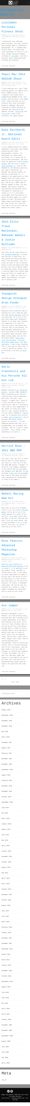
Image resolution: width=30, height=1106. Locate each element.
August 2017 (6, 748)
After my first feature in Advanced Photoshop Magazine (12, 565)
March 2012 (6, 921)
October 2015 (6, 797)
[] (8, 1091)
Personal (22, 36)
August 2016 (6, 775)
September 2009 (7, 1036)
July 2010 (5, 992)
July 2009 (5, 1047)
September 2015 (7, 802)
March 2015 (6, 818)
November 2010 (7, 970)
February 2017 (7, 753)
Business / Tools (21, 83)
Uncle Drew (19, 111)
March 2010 (6, 1014)
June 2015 (5, 807)
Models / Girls (15, 503)
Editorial (11, 307)
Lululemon (15, 56)
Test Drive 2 (6, 113)
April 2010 (6, 1008)
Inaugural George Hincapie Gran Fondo (14, 298)
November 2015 (7, 791)
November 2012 (7, 894)
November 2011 (7, 943)
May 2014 (5, 840)
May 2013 (5, 873)
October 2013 (6, 862)
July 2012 (5, 911)
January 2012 (6, 932)
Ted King (21, 340)
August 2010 (6, 987)
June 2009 (5, 1052)
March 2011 (6, 960)
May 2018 (5, 731)
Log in (4, 1080)
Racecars (8, 85)
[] (11, 1091)
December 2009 (7, 1025)
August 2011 (6, 954)
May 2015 (5, 813)
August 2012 (6, 905)
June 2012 (5, 916)
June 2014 (5, 835)
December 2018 (7, 721)
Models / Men (12, 610)
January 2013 (6, 889)
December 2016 (7, 759)
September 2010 (7, 981)
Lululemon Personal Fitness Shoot (12, 27)
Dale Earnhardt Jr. (9, 166)
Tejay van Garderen (9, 340)
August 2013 (6, 867)
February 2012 (7, 927)
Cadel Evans (19, 338)
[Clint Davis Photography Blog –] (13, 2)
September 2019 (7, 715)
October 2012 (6, 900)
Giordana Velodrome (12, 254)
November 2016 (7, 764)
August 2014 (6, 829)
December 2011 (7, 938)
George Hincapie (15, 315)
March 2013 (6, 884)
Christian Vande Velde (10, 342)
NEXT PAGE (15, 682)
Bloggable (11, 559)
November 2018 (7, 726)
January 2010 (6, 1019)
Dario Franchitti (15, 417)
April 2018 (6, 737)
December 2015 (7, 786)
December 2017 (7, 742)
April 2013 (6, 878)
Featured (17, 307)
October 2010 (6, 976)
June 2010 (5, 998)
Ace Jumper (10, 605)
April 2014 (6, 845)
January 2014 (6, 851)
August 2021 (6, 710)
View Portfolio (5, 1098)
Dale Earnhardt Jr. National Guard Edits (13, 134)
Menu (28, 2)
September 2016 (7, 769)
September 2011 (7, 949)
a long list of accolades (18, 473)
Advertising (14, 36)
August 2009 (6, 1041)
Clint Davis (11, 35)
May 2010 (5, 1003)
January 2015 (6, 824)
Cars (3, 85)
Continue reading (8, 66)
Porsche (4, 387)
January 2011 (6, 965)
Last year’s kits (16, 516)
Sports (3, 38)
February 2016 (7, 780)
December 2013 (7, 856)
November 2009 (7, 1030)
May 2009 (5, 1057)
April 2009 (6, 1063)
